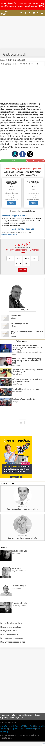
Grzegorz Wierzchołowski (30, 352)
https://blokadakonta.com (9, 634)
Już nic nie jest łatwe (19, 586)
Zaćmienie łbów (16, 316)
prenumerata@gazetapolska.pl (10, 234)
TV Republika (13, 729)
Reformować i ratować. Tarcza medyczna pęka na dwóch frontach (27, 380)
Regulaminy (4, 717)
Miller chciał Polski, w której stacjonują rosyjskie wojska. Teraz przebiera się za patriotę (27, 361)
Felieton (13, 318)
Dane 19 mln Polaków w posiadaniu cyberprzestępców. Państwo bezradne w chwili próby (27, 347)
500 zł (18, 263)
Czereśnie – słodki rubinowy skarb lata (22, 538)
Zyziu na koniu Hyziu (19, 551)
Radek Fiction (17, 568)
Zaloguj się (30, 211)
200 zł (35, 258)
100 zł (26, 258)
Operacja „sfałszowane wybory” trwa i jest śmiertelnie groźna (28, 370)
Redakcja (15, 402)
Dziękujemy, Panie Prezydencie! (23, 399)
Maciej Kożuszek (17, 392)
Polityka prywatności (17, 717)
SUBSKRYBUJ (9, 171)
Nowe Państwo (14, 726)
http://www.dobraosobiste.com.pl (12, 642)
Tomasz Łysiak (22, 309)
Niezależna (4, 726)
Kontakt (13, 715)
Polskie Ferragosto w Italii (19, 323)
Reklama (37, 715)
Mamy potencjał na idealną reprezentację (22, 509)
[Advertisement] (22, 32)
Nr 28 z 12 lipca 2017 (19, 60)
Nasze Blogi (29, 726)
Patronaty (28, 715)
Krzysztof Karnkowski (19, 571)
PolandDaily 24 (5, 731)
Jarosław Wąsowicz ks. (19, 606)
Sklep (38, 729)
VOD (22, 726)
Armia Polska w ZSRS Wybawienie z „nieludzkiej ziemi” (26, 332)
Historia (13, 336)
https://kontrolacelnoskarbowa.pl (12, 638)
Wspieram (22, 270)
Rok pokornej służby (19, 603)
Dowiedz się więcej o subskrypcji (22, 229)
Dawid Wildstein (17, 374)
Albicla (22, 729)
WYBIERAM (11, 203)
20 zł (10, 258)
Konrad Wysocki (17, 384)
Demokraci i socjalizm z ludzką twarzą (26, 389)
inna (26, 263)
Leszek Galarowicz (22, 507)
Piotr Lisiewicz (16, 365)
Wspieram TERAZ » (37, 6)
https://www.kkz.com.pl (8, 631)
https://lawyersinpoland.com (10, 627)
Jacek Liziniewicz (17, 352)
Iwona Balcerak (22, 535)
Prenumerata (4, 715)
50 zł (18, 258)
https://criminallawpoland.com (11, 623)
